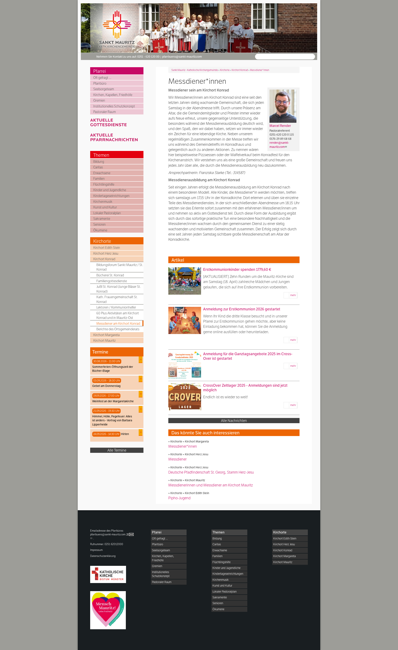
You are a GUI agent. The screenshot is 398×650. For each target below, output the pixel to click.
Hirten (125, 434)
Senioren (99, 224)
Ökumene (100, 230)
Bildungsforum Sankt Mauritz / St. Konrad (119, 267)
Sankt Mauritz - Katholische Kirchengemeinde (194, 70)
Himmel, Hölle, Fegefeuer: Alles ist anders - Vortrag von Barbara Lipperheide (112, 420)
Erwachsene (101, 173)
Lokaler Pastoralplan (107, 213)
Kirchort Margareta (106, 335)
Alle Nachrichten (234, 420)
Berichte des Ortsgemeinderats (117, 329)
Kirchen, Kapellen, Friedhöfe (112, 95)
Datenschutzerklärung (103, 556)
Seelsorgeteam (103, 89)
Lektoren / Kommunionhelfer (116, 307)
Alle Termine (116, 450)
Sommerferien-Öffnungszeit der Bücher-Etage (112, 369)
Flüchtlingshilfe (103, 184)
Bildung (98, 161)
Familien (99, 178)
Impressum (96, 550)
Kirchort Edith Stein (106, 247)
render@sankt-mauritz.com (279, 145)
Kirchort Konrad (104, 259)
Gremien (99, 100)
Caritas (98, 167)
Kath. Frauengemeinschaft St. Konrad (117, 299)
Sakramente (101, 218)
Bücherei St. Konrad (110, 275)
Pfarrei (99, 71)
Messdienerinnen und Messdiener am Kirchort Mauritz (210, 485)
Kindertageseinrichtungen (111, 196)
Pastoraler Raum (104, 112)
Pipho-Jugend (179, 498)
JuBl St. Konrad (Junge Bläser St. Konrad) (118, 288)
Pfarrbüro (99, 83)
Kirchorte (102, 241)
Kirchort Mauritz (104, 340)
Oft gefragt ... (102, 77)
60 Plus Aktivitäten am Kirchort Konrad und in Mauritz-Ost (117, 315)
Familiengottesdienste (111, 281)
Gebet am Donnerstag (106, 386)
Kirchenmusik (102, 201)
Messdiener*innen (259, 70)
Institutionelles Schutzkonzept (114, 106)
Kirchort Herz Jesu (105, 253)
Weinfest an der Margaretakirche (113, 401)
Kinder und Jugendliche (109, 190)
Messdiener (177, 459)
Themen (101, 155)
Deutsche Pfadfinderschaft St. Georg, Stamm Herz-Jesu (211, 472)
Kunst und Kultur (105, 207)
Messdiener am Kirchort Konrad (118, 323)
